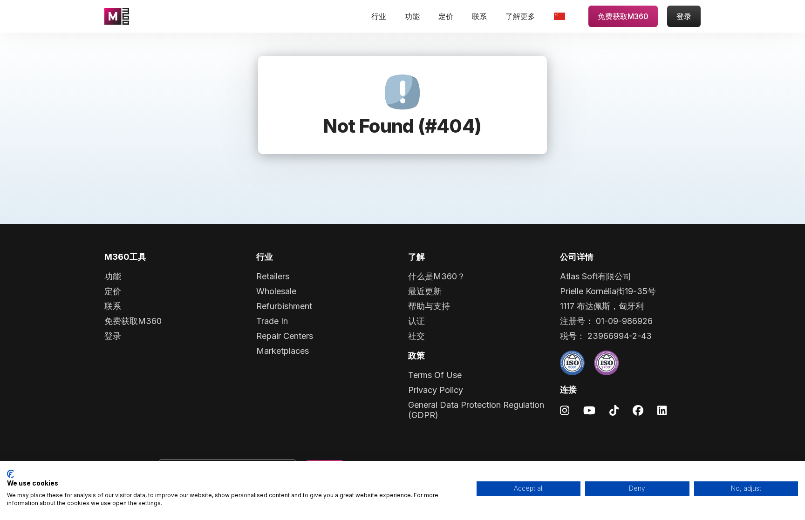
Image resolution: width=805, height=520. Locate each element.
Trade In (272, 321)
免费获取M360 (623, 16)
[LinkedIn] (662, 410)
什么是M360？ (436, 276)
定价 (445, 16)
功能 (412, 16)
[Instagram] (564, 410)
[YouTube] (589, 410)
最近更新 (425, 291)
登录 (683, 16)
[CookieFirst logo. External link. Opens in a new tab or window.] (10, 474)
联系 (479, 16)
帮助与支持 (429, 306)
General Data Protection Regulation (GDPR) (476, 410)
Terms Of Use (435, 375)
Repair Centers (284, 336)
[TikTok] (614, 410)
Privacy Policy (435, 390)
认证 (416, 321)
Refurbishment (284, 306)
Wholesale (276, 291)
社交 (416, 336)
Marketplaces (282, 351)
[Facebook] (638, 410)
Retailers (272, 276)
